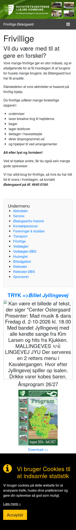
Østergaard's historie (28, 220)
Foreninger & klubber (29, 231)
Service (18, 215)
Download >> (38, 449)
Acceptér (15, 515)
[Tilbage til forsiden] (38, 9)
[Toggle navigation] (68, 24)
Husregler (20, 256)
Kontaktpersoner (25, 226)
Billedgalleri (22, 261)
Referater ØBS (24, 271)
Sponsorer (21, 276)
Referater (20, 266)
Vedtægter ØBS (25, 251)
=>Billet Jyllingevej (44, 295)
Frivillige (19, 241)
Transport (20, 236)
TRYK (14, 295)
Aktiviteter (20, 210)
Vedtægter (20, 246)
